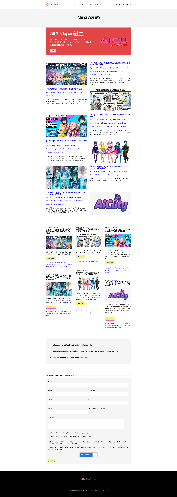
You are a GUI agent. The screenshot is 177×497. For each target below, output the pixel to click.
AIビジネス (49, 95)
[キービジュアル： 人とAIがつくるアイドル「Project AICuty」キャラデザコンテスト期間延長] (110, 214)
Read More (51, 258)
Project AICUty (51, 149)
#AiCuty (92, 299)
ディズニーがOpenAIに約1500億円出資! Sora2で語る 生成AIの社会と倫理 (110, 64)
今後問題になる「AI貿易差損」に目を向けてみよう (64, 89)
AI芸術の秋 (125, 126)
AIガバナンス (99, 74)
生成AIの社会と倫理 (101, 68)
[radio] (108, 412)
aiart (105, 120)
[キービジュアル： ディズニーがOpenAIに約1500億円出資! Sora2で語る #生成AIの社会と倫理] (66, 85)
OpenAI (92, 68)
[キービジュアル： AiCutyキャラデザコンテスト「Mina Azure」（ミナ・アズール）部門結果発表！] (66, 189)
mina (120, 175)
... (105, 314)
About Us (97, 4)
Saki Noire (107, 74)
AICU (74, 4)
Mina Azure (109, 71)
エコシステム (78, 92)
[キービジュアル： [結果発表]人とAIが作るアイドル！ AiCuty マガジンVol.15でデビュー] (110, 163)
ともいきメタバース (116, 126)
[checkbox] (108, 412)
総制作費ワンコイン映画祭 (121, 71)
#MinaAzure (67, 303)
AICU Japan (90, 4)
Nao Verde (93, 71)
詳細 (53, 51)
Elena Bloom (101, 71)
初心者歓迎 (49, 201)
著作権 (110, 68)
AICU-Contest (64, 146)
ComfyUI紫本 (112, 120)
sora (121, 68)
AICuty (96, 120)
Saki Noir (123, 123)
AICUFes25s (105, 126)
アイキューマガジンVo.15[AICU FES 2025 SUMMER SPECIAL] (110, 115)
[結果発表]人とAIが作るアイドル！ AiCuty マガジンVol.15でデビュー (66, 141)
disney (92, 74)
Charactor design (95, 126)
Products (81, 4)
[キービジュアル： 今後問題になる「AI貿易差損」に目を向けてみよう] (110, 111)
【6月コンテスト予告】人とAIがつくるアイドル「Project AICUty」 (89, 296)
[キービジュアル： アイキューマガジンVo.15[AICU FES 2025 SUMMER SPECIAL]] (66, 137)
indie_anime (120, 120)
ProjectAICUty (94, 175)
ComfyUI (101, 120)
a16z (71, 92)
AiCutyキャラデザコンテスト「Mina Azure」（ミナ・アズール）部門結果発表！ (110, 167)
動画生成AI (116, 68)
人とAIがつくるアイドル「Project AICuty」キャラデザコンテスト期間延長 (66, 193)
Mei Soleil (126, 68)
